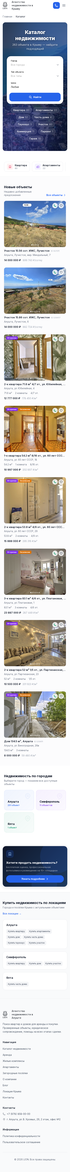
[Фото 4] (38, 244)
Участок (45, 124)
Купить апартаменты (39, 931)
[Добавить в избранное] (61, 205)
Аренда (7, 1054)
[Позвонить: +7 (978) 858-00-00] (56, 5)
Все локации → (12, 913)
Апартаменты (46, 110)
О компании (9, 1079)
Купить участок (37, 943)
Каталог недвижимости (17, 1048)
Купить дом (14, 937)
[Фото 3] (36, 244)
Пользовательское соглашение (21, 1142)
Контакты (8, 1097)
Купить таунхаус (16, 943)
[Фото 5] (39, 311)
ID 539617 (55, 317)
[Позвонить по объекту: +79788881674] (55, 339)
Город (14, 61)
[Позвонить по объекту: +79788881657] (55, 205)
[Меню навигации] (63, 5)
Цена (13, 83)
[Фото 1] (31, 244)
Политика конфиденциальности (21, 1136)
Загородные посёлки (15, 1073)
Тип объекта (17, 72)
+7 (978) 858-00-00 (18, 1113)
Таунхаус (25, 124)
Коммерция (25, 131)
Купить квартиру (16, 931)
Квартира (21, 110)
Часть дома (43, 117)
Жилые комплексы (13, 1060)
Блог (5, 1085)
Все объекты (54, 195)
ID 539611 (38, 741)
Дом (23, 117)
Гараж (35, 138)
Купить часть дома (33, 937)
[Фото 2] (33, 244)
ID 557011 (55, 251)
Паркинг (47, 131)
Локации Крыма (12, 1091)
